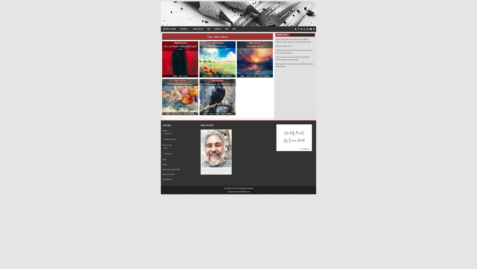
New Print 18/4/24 (255, 46)
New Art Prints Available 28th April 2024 (180, 48)
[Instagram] (304, 29)
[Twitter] (295, 29)
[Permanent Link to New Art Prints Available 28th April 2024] (180, 59)
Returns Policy (170, 139)
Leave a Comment (226, 76)
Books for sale (198, 29)
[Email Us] (311, 29)
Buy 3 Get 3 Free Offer (171, 169)
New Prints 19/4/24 (217, 46)
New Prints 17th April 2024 (180, 84)
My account (167, 145)
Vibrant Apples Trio (283, 46)
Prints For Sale (180, 43)
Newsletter (167, 179)
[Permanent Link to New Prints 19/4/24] (217, 59)
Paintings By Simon (169, 29)
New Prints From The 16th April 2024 (217, 84)
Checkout (218, 29)
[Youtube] (307, 29)
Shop (227, 29)
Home (165, 131)
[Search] (314, 29)
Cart (209, 29)
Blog (234, 29)
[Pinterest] (301, 29)
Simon (175, 76)
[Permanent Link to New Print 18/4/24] (255, 59)
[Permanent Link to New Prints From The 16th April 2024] (217, 97)
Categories (183, 29)
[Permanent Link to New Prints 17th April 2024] (180, 97)
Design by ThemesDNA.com (238, 192)
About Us (167, 133)
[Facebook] (298, 29)
